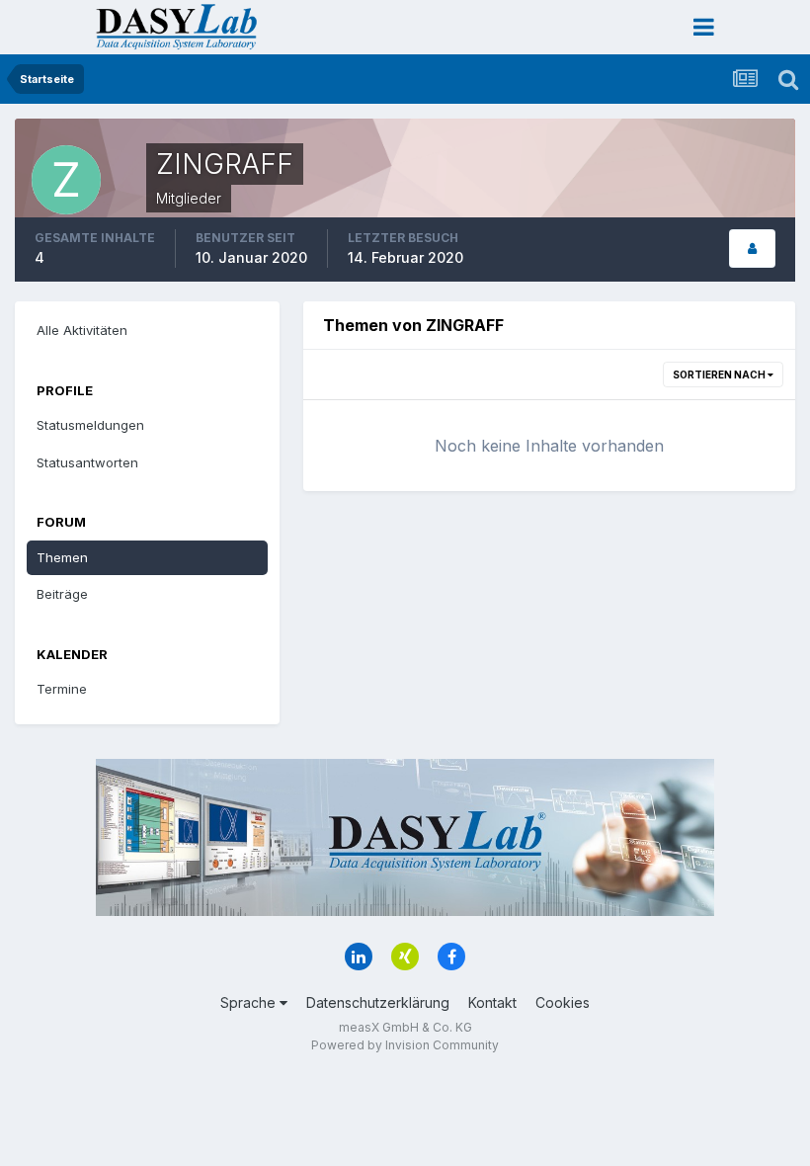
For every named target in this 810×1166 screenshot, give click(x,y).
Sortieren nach (720, 374)
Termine (62, 689)
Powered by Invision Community (405, 1045)
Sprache (250, 1002)
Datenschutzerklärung (377, 1002)
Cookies (562, 1002)
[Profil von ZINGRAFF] (752, 248)
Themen (62, 557)
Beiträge (62, 594)
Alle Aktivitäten (82, 330)
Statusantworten (87, 462)
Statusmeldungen (90, 425)
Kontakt (492, 1002)
